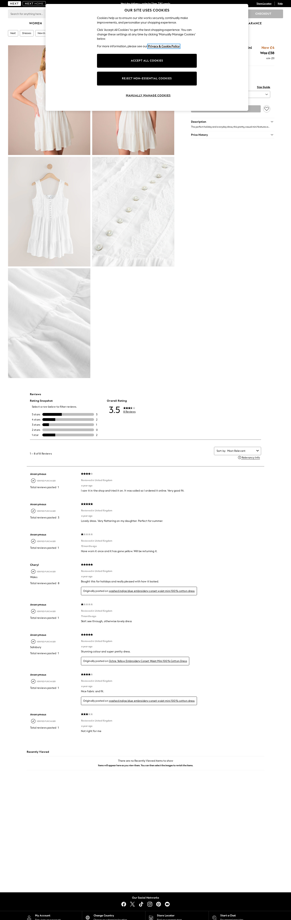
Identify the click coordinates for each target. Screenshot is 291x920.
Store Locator (264, 3)
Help (280, 3)
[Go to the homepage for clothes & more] (14, 3)
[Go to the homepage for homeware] (34, 3)
